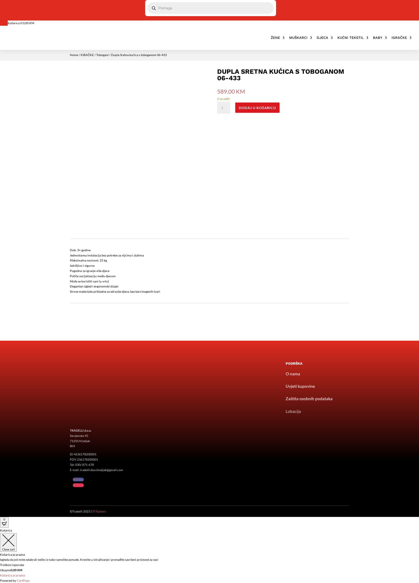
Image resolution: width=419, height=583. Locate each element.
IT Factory (99, 511)
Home (74, 55)
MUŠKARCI (298, 38)
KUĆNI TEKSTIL (350, 38)
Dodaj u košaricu (257, 108)
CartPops (23, 580)
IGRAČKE (399, 38)
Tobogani (102, 55)
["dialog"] (209, 555)
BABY (377, 38)
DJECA (322, 38)
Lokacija (293, 411)
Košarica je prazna (12, 575)
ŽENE (275, 38)
